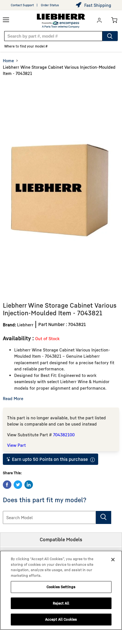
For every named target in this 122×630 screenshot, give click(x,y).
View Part (16, 445)
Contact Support (22, 5)
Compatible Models (61, 539)
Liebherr (25, 324)
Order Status (50, 5)
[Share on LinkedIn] (28, 484)
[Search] (110, 36)
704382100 (64, 434)
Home (8, 60)
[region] (61, 590)
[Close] (113, 559)
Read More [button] (13, 398)
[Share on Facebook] (7, 484)
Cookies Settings (61, 586)
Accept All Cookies (61, 619)
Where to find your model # (26, 46)
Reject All (61, 603)
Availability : (19, 338)
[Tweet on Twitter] (18, 484)
